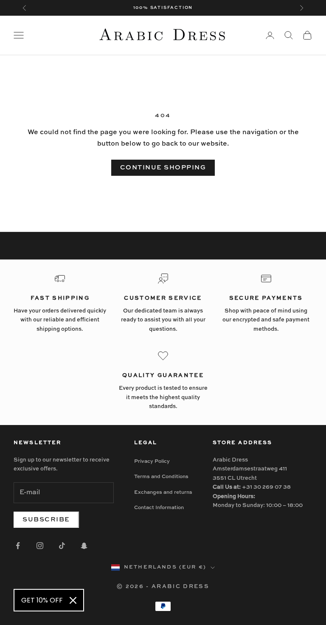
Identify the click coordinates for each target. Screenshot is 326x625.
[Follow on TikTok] (62, 545)
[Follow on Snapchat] (84, 545)
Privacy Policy (152, 461)
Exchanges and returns (163, 492)
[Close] (73, 600)
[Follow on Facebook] (18, 545)
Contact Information (159, 507)
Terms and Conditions (161, 476)
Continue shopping (163, 167)
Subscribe (46, 519)
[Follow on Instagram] (40, 545)
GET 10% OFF (42, 600)
